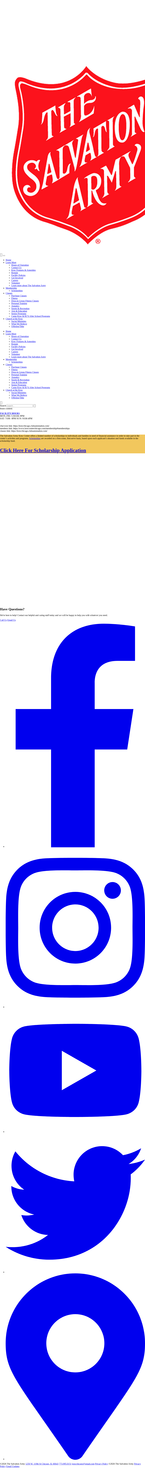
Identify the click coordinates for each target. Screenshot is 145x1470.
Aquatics (15, 306)
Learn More (11, 262)
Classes (9, 293)
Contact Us (16, 267)
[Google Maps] (75, 1459)
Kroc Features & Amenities (23, 270)
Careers (14, 280)
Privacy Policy (101, 1464)
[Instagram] (75, 1007)
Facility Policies (18, 275)
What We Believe (19, 324)
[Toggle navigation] (4, 255)
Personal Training (19, 303)
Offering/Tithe (17, 326)
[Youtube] (75, 1131)
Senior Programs (18, 313)
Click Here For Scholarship (30, 450)
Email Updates (12, 1466)
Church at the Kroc (14, 319)
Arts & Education (19, 311)
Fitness (14, 298)
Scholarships (17, 290)
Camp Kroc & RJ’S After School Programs (30, 316)
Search (3, 405)
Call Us (3, 620)
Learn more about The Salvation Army (28, 285)
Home (8, 260)
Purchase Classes (19, 296)
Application (73, 450)
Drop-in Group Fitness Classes (25, 301)
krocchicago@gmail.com (83, 1464)
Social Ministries (18, 321)
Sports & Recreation (20, 308)
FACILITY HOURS (10, 413)
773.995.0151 (65, 1464)
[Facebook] (75, 846)
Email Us (11, 620)
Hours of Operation (20, 265)
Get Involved (17, 278)
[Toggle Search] (1, 254)
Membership (11, 288)
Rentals (14, 272)
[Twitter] (75, 1272)
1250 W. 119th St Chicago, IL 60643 (41, 1464)
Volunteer (15, 283)
